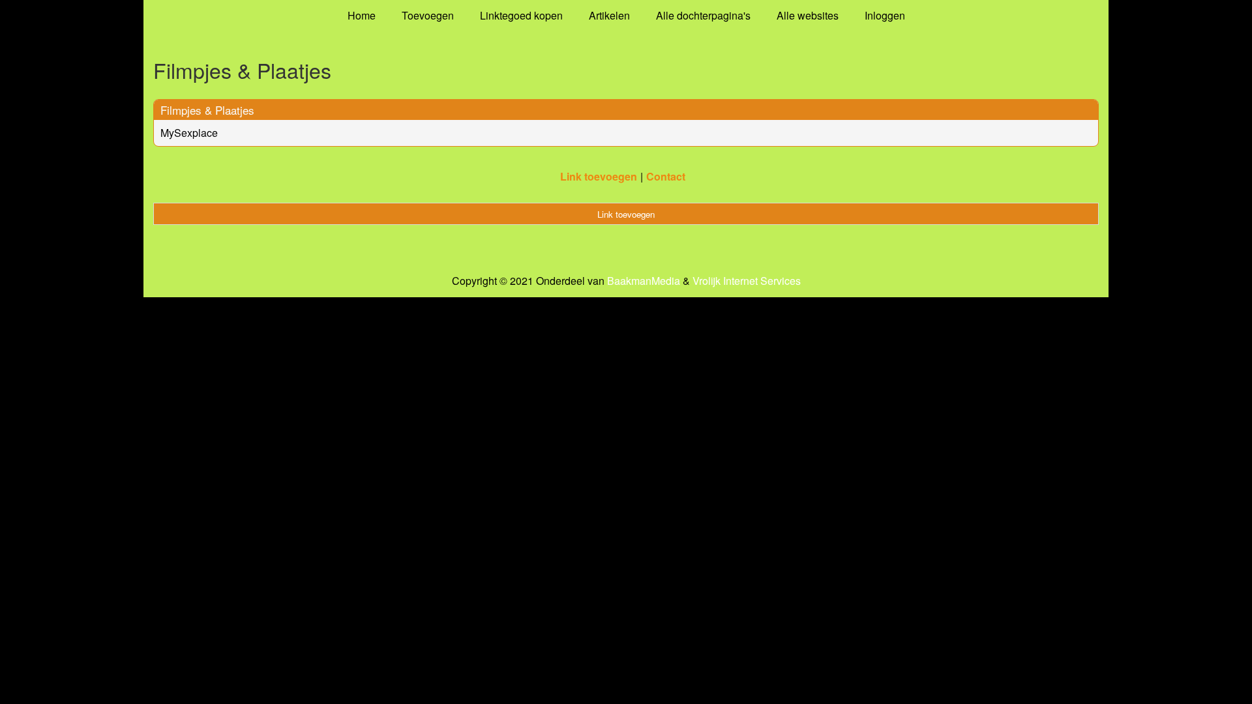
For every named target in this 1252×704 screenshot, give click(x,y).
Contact (665, 176)
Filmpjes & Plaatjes (207, 110)
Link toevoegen (598, 176)
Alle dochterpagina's (703, 15)
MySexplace (189, 132)
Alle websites (808, 15)
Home (362, 15)
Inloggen (885, 15)
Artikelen (609, 15)
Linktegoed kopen (521, 15)
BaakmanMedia (643, 280)
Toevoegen (428, 15)
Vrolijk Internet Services (747, 280)
